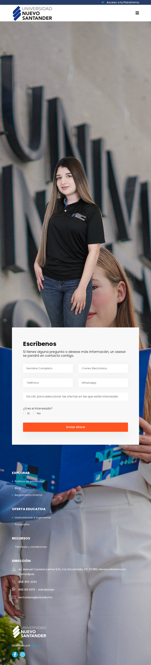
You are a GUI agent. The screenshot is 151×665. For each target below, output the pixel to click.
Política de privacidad (29, 481)
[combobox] (75, 397)
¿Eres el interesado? (37, 408)
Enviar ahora (75, 427)
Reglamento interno (28, 495)
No (39, 413)
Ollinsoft (36, 645)
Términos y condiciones (31, 547)
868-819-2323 (27, 582)
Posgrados (22, 524)
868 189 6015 (26, 589)
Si (28, 413)
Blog (18, 488)
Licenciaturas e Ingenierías (33, 517)
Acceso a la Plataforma (123, 2)
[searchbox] (75, 397)
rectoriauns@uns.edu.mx (35, 597)
